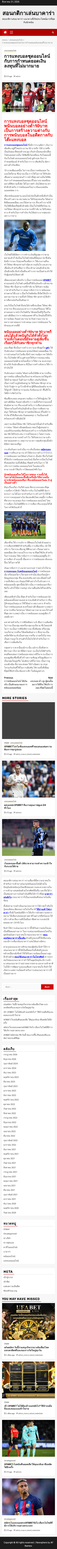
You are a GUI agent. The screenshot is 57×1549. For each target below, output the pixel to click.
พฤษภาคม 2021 (10, 1181)
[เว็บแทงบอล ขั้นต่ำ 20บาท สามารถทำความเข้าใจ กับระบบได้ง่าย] (28, 837)
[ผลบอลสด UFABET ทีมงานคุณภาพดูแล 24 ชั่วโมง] (28, 779)
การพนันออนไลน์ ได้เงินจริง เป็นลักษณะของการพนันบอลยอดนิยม (15, 682)
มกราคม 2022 (9, 1145)
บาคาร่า (7, 1252)
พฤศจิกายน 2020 (11, 1208)
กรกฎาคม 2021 (10, 1172)
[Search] (53, 32)
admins (18, 813)
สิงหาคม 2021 (9, 1167)
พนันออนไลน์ (9, 1256)
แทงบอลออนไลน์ (10, 51)
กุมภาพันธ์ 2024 (10, 1063)
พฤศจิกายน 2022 (11, 1099)
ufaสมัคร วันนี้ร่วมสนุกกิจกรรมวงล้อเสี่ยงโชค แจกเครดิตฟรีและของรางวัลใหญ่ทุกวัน (26, 1349)
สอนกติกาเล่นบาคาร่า (28, 13)
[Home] (5, 32)
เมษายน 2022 (9, 1131)
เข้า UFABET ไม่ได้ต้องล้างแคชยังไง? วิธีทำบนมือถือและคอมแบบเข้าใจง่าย (28, 1407)
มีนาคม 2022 (9, 1136)
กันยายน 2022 (9, 1109)
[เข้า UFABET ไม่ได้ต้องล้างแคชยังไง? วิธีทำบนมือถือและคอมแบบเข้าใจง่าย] (28, 1380)
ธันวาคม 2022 (9, 1095)
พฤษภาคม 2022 (10, 1127)
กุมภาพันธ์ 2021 (10, 1194)
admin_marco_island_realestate (28, 754)
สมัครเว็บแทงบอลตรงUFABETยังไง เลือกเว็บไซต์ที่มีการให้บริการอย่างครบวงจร (28, 1524)
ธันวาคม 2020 (9, 1203)
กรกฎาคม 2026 (10, 1054)
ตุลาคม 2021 (9, 1158)
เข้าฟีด (6, 1282)
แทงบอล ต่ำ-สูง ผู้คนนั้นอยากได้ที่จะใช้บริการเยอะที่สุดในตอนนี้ (41, 682)
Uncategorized (10, 1233)
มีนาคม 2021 (9, 1190)
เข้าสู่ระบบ (8, 1277)
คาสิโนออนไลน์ (10, 1247)
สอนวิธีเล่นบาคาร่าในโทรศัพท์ (29, 956)
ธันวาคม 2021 (9, 1149)
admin (18, 76)
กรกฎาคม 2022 (10, 1118)
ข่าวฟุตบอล (8, 1242)
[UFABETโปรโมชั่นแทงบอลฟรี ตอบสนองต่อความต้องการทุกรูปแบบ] (28, 720)
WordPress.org (10, 1291)
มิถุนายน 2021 (9, 1176)
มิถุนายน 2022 (9, 1122)
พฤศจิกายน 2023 (11, 1077)
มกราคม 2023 (9, 1090)
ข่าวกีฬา (7, 1238)
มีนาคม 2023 (9, 1081)
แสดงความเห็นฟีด (11, 1286)
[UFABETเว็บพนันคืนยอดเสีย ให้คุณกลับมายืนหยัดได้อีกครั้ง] (28, 1438)
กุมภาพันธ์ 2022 (10, 1140)
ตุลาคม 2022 (9, 1104)
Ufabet (6, 743)
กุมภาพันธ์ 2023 (10, 1086)
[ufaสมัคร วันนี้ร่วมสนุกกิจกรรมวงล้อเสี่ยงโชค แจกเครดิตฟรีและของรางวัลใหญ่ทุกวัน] (28, 1321)
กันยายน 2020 (9, 1212)
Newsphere (41, 1542)
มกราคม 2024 (9, 1068)
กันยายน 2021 (9, 1163)
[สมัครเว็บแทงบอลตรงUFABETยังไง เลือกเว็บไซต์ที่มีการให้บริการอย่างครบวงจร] (28, 1496)
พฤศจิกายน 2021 (11, 1154)
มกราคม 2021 (9, 1199)
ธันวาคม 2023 (9, 1072)
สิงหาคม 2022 (9, 1113)
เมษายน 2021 (9, 1185)
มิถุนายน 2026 (9, 1059)
